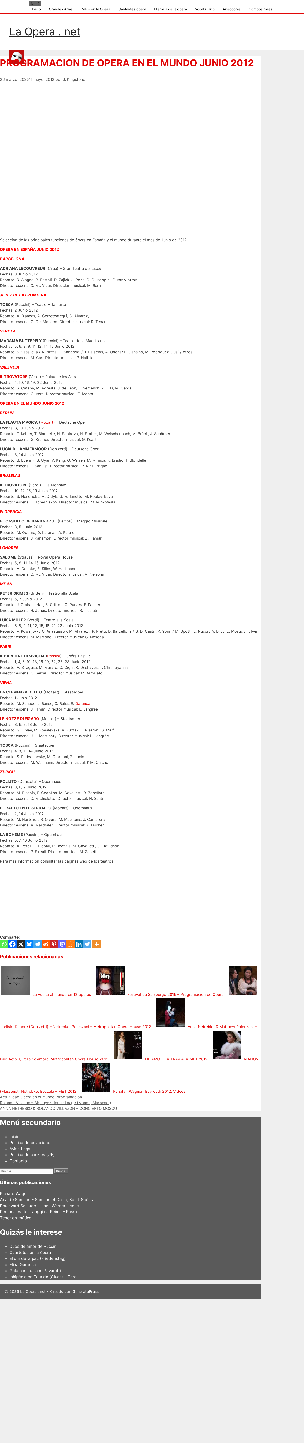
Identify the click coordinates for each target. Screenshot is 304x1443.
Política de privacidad (30, 1142)
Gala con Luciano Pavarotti (35, 1270)
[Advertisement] (130, 115)
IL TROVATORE (14, 376)
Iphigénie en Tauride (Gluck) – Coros (44, 1276)
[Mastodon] (62, 944)
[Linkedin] (79, 944)
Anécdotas (232, 9)
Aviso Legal (20, 1148)
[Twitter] (87, 944)
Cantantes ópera (132, 9)
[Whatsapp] (4, 944)
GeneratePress (85, 1291)
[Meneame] (70, 944)
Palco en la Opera (95, 9)
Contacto (18, 1160)
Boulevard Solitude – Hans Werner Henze (39, 1205)
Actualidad (9, 1097)
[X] (21, 944)
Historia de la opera (170, 9)
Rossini (53, 656)
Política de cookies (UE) (32, 1154)
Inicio (36, 9)
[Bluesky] (29, 944)
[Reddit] (46, 944)
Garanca (82, 703)
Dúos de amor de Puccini (33, 1246)
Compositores (260, 9)
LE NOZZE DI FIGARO (19, 718)
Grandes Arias (61, 9)
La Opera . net (45, 31)
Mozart (46, 422)
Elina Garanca (23, 1264)
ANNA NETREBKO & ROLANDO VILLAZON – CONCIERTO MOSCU (58, 1108)
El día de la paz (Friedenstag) (38, 1258)
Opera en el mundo (37, 1097)
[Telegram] (37, 944)
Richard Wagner (15, 1193)
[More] (96, 944)
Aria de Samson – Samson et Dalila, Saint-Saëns (46, 1199)
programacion (69, 1097)
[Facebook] (12, 944)
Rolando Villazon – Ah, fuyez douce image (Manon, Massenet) (55, 1102)
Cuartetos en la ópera (30, 1252)
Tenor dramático (15, 1217)
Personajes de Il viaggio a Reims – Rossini (40, 1211)
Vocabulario (205, 9)
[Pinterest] (54, 944)
